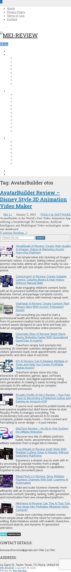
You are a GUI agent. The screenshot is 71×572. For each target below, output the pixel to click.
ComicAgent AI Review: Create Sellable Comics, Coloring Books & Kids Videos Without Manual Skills (41, 280)
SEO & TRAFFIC (24, 105)
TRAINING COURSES (27, 116)
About (11, 8)
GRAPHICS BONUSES (28, 156)
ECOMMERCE (22, 112)
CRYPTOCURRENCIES (28, 83)
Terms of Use (15, 15)
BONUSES (13, 138)
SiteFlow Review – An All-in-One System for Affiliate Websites (42, 430)
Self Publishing (26, 130)
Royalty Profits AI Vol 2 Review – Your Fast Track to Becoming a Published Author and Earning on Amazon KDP (43, 398)
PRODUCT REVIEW (19, 90)
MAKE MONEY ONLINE (28, 69)
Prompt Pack (23, 127)
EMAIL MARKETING (26, 109)
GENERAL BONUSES (27, 145)
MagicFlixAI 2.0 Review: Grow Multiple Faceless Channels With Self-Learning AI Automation (42, 480)
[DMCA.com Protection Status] (10, 535)
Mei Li (7, 214)
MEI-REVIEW (7, 567)
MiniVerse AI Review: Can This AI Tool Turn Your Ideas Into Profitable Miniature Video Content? (43, 507)
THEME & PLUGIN (25, 101)
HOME (13, 51)
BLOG (11, 54)
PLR (16, 120)
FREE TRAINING (17, 170)
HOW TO (20, 58)
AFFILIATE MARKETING (29, 61)
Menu (4, 44)
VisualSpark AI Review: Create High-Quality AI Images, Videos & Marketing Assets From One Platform (43, 249)
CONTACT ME (16, 174)
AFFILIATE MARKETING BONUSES (36, 149)
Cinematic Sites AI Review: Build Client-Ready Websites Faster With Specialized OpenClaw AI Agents (42, 337)
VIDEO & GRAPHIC (26, 98)
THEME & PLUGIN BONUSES (32, 141)
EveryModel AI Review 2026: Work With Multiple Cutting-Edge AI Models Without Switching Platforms (42, 452)
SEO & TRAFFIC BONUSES (31, 159)
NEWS (18, 80)
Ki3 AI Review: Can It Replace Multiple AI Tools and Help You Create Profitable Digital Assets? (42, 364)
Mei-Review (20, 570)
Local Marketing (27, 123)
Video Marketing (26, 72)
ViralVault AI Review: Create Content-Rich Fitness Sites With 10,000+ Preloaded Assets (42, 307)
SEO (16, 76)
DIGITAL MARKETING (28, 65)
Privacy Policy (16, 12)
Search (40, 237)
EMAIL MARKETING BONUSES (33, 152)
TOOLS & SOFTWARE (28, 94)
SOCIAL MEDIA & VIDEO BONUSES (36, 163)
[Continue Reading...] (13, 232)
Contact (12, 19)
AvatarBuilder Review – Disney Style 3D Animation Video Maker (33, 199)
